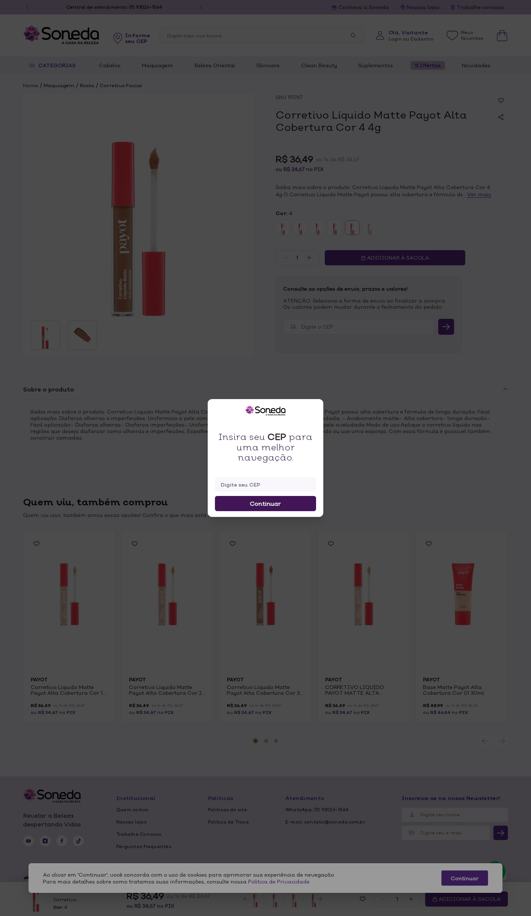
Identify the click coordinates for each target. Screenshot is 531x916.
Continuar (265, 503)
